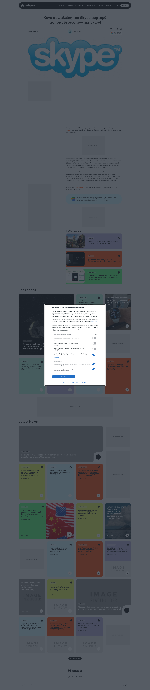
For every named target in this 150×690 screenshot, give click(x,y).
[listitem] (75, 334)
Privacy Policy (83, 382)
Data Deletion (66, 382)
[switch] (94, 338)
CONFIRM (64, 376)
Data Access (75, 382)
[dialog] (75, 345)
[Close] (102, 307)
